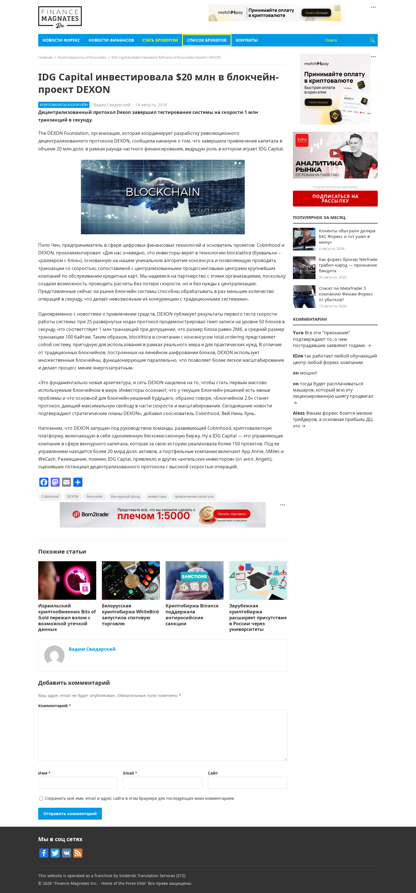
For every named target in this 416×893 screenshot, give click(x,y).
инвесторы (157, 496)
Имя (44, 773)
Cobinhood (50, 496)
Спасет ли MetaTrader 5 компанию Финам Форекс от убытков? (346, 293)
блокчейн (95, 496)
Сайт (213, 773)
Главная (45, 57)
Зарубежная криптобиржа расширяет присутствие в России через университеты (258, 617)
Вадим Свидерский (111, 104)
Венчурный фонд (125, 496)
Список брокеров (206, 40)
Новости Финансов (111, 40)
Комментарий (54, 705)
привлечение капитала (194, 496)
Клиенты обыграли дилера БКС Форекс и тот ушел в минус (347, 236)
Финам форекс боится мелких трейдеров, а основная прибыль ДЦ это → (333, 419)
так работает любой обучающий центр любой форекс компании (335, 359)
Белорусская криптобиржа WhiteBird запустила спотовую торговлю (130, 614)
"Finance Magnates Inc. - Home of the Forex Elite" (100, 883)
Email (130, 773)
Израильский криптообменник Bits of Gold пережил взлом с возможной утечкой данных (67, 617)
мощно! (308, 373)
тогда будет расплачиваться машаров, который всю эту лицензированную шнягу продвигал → (333, 393)
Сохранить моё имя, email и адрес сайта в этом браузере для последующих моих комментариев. (140, 798)
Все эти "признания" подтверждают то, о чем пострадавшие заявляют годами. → (332, 338)
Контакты (247, 40)
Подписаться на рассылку (335, 198)
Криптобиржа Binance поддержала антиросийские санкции (192, 614)
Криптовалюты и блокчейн (82, 57)
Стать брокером (160, 40)
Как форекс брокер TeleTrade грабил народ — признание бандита (348, 264)
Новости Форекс (61, 40)
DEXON (72, 496)
